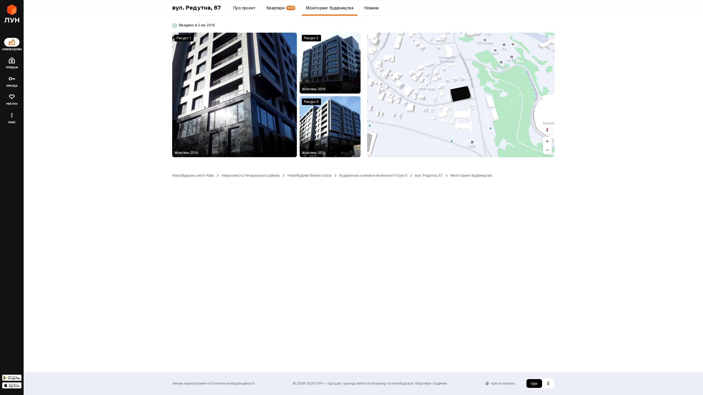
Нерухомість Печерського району (251, 175)
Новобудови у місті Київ (193, 175)
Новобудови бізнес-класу (310, 175)
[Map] (460, 95)
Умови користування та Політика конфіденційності (213, 383)
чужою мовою (503, 383)
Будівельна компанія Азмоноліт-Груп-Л (373, 175)
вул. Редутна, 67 (428, 175)
